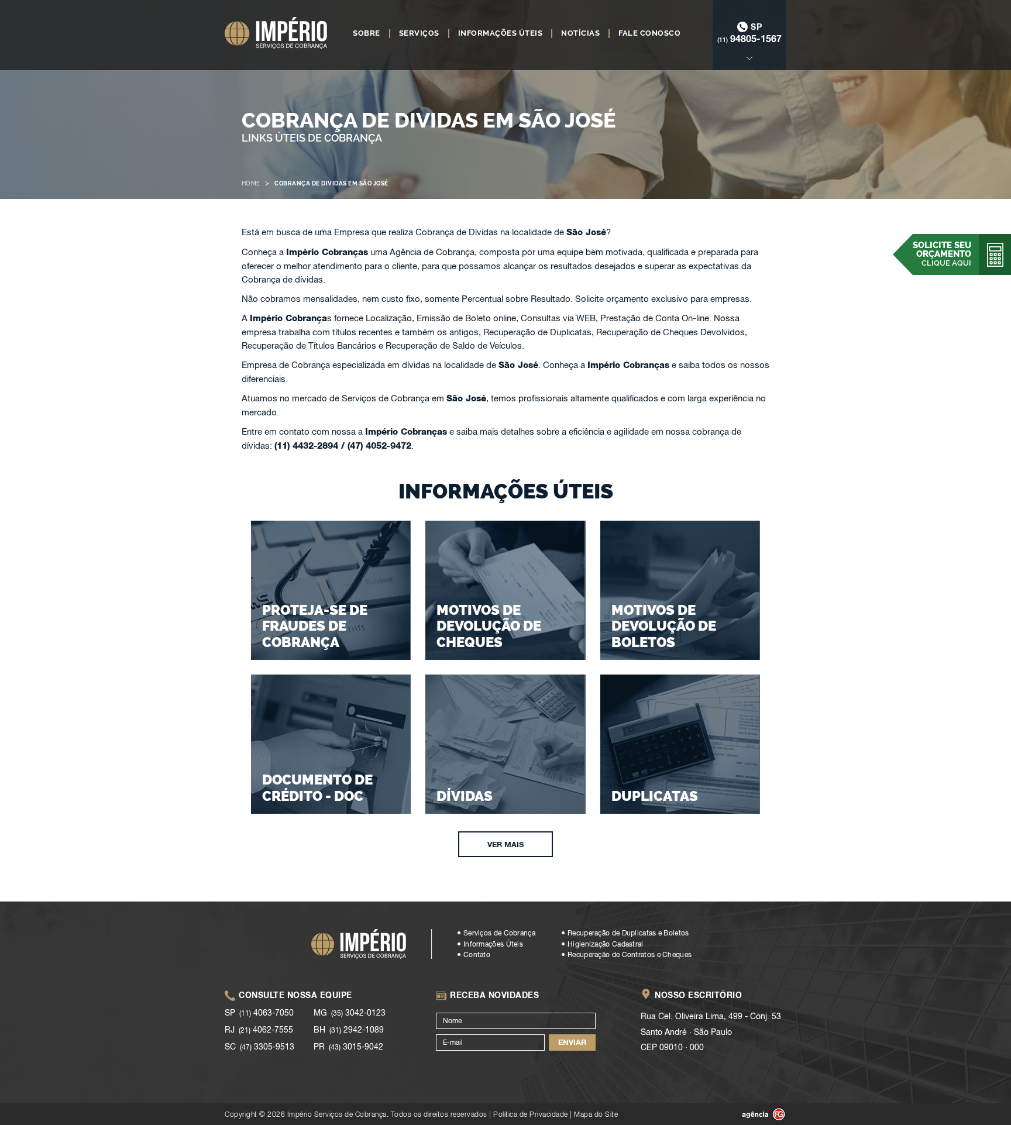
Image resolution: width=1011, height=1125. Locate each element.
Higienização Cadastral (606, 944)
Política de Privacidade (530, 1114)
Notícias (580, 33)
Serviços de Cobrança (499, 933)
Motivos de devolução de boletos (663, 626)
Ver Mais (505, 844)
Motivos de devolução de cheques (488, 626)
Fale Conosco (649, 33)
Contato (476, 955)
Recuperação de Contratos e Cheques (630, 955)
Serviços (419, 33)
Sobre (366, 33)
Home (251, 183)
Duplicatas (654, 795)
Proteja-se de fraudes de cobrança (314, 626)
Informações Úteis (500, 33)
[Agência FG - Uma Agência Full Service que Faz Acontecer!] (754, 1114)
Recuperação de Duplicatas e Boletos (628, 933)
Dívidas (464, 795)
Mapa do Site (596, 1114)
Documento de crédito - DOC (317, 787)
